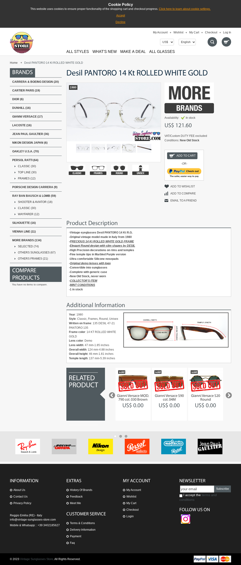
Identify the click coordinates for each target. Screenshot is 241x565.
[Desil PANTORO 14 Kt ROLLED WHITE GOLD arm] (144, 148)
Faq (72, 543)
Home (14, 62)
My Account (160, 32)
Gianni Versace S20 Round (205, 398)
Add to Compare (183, 193)
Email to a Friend (183, 200)
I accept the (198, 497)
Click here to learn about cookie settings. (185, 9)
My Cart (194, 32)
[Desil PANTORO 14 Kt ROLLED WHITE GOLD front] (83, 148)
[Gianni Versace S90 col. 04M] (169, 381)
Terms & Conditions (82, 523)
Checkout (211, 32)
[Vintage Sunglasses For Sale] (21, 42)
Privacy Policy (22, 503)
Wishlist (178, 32)
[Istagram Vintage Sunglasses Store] (185, 516)
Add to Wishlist (182, 186)
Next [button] (227, 394)
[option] (133, 394)
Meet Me (75, 503)
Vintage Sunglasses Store (36, 559)
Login (130, 516)
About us (19, 490)
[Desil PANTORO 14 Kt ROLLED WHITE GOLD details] (114, 148)
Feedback (76, 496)
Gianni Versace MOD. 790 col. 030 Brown (133, 398)
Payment (75, 536)
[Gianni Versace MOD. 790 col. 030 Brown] (133, 381)
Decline (120, 22)
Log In (227, 32)
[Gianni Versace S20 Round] (205, 381)
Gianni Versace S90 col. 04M (169, 398)
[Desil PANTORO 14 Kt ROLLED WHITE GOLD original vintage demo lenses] (129, 148)
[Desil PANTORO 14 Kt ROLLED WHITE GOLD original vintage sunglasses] (98, 148)
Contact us (20, 496)
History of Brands (81, 490)
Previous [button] (110, 394)
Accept (120, 15)
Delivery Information (83, 529)
